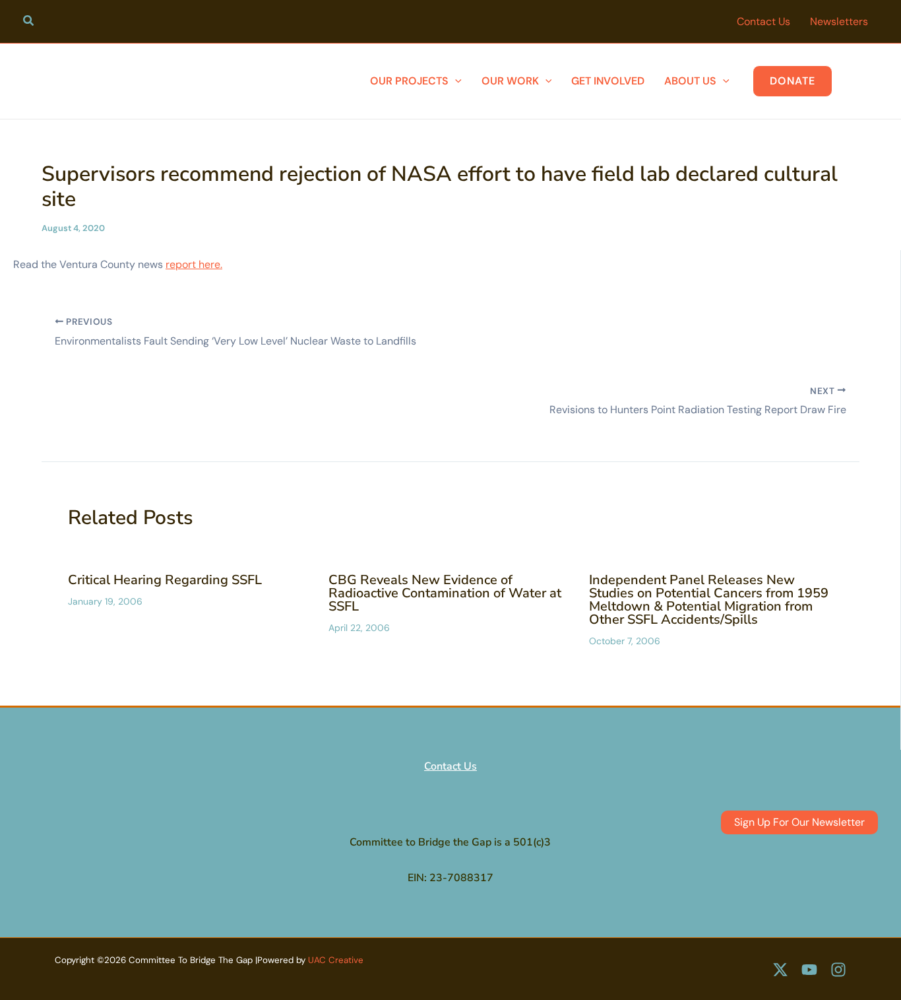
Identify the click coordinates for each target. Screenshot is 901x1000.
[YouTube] (809, 970)
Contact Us (450, 766)
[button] (29, 22)
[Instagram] (838, 970)
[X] (780, 970)
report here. (194, 264)
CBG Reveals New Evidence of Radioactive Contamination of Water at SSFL (444, 593)
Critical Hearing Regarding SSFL (165, 580)
